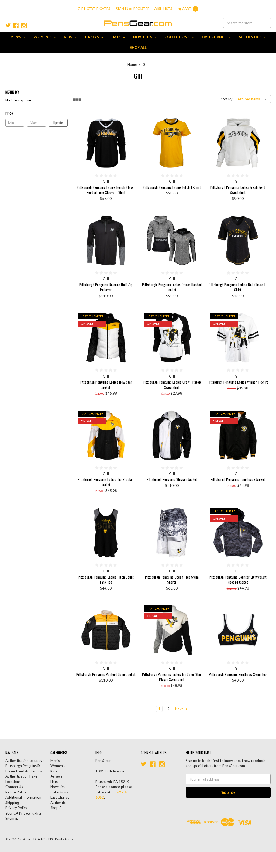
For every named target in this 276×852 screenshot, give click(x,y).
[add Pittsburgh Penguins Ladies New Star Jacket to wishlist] (130, 333)
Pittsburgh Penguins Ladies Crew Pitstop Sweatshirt (172, 384)
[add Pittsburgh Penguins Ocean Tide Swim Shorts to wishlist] (196, 528)
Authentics (250, 37)
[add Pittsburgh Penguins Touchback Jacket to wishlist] (262, 430)
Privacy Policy (16, 808)
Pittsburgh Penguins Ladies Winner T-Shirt (238, 382)
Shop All (138, 47)
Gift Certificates (94, 8)
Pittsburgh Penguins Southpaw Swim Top (238, 674)
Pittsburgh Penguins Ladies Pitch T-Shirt (172, 187)
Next (179, 709)
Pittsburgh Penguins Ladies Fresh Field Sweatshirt (237, 189)
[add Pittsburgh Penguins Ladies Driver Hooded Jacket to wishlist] (196, 235)
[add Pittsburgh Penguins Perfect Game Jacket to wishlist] (130, 625)
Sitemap (11, 818)
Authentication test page (24, 760)
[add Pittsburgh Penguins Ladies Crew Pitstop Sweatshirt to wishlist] (196, 333)
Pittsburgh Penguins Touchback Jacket (238, 479)
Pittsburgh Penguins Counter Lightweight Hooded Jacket (238, 579)
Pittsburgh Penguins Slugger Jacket (172, 479)
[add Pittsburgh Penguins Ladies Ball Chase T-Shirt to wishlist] (262, 235)
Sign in (122, 8)
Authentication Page (21, 776)
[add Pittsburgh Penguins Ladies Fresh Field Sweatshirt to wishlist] (262, 138)
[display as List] (79, 99)
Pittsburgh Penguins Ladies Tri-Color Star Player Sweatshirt (171, 677)
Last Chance (214, 37)
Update (58, 122)
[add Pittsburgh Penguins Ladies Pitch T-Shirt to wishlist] (196, 138)
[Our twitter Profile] (8, 25)
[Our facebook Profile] (16, 25)
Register (141, 8)
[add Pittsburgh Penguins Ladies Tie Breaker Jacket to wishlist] (130, 430)
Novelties (143, 37)
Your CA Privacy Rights (23, 813)
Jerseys (92, 37)
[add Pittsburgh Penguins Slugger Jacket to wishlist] (196, 430)
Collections (177, 37)
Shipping (12, 802)
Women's (43, 37)
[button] (36, 113)
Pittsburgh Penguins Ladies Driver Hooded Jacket (172, 287)
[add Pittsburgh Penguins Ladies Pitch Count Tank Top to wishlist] (130, 528)
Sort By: (227, 99)
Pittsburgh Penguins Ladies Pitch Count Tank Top (106, 579)
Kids (68, 37)
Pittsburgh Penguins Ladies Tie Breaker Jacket (106, 482)
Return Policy (15, 792)
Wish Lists (163, 8)
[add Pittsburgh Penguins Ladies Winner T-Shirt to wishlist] (262, 333)
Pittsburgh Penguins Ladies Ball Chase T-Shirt (238, 287)
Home (132, 64)
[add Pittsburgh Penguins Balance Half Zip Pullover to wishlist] (130, 235)
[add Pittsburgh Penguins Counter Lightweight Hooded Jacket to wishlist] (262, 528)
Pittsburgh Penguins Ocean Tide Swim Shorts (172, 579)
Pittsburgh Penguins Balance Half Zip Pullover (105, 287)
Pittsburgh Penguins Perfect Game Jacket (106, 674)
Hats (116, 37)
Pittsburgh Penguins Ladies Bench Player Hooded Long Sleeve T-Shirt (106, 189)
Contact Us (14, 787)
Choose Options (105, 143)
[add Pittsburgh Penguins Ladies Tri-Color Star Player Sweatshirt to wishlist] (196, 625)
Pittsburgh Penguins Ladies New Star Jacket (106, 384)
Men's (16, 37)
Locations (12, 781)
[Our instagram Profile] (24, 25)
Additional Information (23, 797)
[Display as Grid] (75, 99)
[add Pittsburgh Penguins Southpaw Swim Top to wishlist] (262, 625)
